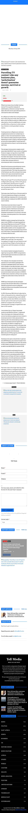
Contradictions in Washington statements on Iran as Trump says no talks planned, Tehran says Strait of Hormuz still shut (17, 701)
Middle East (5, 797)
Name (3, 468)
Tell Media (14, 659)
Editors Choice (6, 747)
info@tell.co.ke (17, 636)
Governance (5, 801)
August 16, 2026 (7, 551)
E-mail (3, 473)
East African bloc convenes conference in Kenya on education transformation (16, 614)
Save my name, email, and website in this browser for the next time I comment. (12, 488)
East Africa (5, 730)
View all (24, 529)
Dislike (5, 98)
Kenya (3, 734)
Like (4, 95)
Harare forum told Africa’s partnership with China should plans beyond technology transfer (13, 546)
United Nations (6, 784)
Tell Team (14, 461)
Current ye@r (5, 519)
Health (3, 772)
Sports (3, 759)
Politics (4, 726)
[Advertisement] (14, 21)
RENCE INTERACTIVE (20, 809)
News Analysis (4, 69)
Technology (5, 793)
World (3, 763)
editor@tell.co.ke (19, 631)
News (9, 541)
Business (4, 738)
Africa (3, 755)
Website (3, 479)
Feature (4, 780)
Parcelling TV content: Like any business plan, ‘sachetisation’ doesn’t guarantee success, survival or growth (11, 80)
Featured (5, 541)
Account (15, 1)
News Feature (6, 751)
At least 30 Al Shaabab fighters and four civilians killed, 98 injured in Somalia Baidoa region (16, 709)
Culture (4, 768)
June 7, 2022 (5, 90)
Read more (7, 554)
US (2, 743)
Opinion (4, 789)
